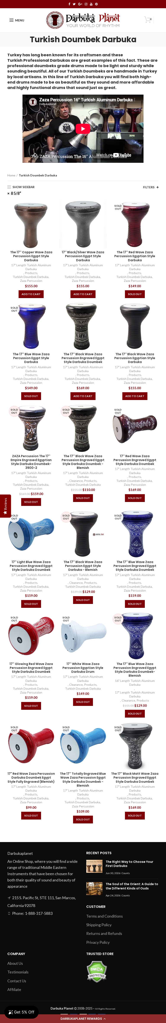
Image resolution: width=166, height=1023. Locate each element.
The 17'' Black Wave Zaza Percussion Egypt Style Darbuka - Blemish (83, 566)
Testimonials (18, 972)
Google (80, 4)
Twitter (74, 4)
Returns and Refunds (104, 933)
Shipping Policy (99, 924)
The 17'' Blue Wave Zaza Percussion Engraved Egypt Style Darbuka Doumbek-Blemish (134, 670)
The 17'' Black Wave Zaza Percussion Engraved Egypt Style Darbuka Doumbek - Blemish (83, 462)
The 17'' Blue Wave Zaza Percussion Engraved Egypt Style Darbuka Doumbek (134, 566)
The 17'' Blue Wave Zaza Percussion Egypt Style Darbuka (31, 358)
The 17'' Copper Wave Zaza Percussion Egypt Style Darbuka (31, 256)
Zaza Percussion (31, 280)
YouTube (91, 4)
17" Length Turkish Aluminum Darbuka (31, 267)
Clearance (76, 480)
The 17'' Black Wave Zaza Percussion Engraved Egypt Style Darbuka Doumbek (83, 358)
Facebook (69, 4)
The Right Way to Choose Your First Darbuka (129, 864)
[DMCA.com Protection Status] (96, 971)
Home (11, 175)
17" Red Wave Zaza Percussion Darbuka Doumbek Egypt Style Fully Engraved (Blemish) (31, 778)
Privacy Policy (98, 942)
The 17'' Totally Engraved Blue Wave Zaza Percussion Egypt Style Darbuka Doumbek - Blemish (83, 779)
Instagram (86, 4)
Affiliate (14, 989)
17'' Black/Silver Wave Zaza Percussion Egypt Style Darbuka (83, 256)
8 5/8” (16, 193)
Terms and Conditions (104, 916)
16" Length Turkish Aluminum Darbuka (135, 682)
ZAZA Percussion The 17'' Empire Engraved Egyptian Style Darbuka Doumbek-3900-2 (31, 462)
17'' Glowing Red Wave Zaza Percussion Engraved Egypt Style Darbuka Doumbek (31, 668)
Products (31, 273)
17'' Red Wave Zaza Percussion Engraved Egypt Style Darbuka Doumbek (134, 460)
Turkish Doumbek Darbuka (30, 277)
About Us (15, 963)
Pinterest (96, 4)
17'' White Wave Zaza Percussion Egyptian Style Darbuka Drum (82, 668)
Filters (149, 187)
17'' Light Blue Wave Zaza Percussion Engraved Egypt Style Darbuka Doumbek (31, 566)
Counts (125, 873)
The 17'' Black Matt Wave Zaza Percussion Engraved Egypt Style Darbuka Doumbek (134, 778)
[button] (83, 1018)
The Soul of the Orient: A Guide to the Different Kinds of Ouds (132, 886)
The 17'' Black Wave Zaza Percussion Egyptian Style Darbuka (134, 358)
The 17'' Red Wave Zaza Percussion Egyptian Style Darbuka (134, 256)
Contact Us (16, 980)
